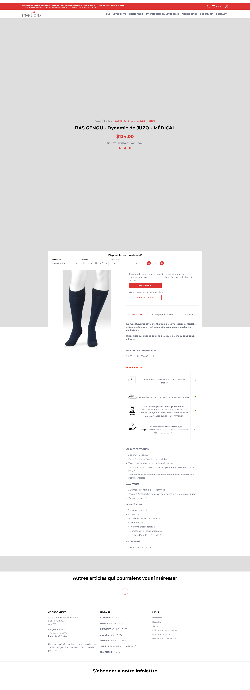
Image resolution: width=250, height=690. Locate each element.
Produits (108, 121)
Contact (156, 626)
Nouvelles (156, 622)
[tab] (137, 314)
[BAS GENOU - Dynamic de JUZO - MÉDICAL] (87, 309)
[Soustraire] (149, 263)
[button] (217, 6)
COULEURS (115, 259)
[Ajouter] (162, 263)
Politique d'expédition (162, 634)
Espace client (145, 285)
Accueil (98, 121)
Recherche (157, 618)
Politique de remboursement (165, 630)
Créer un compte (145, 297)
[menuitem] (208, 6)
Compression (56, 259)
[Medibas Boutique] (32, 14)
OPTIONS (84, 259)
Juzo (140, 143)
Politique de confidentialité (164, 638)
